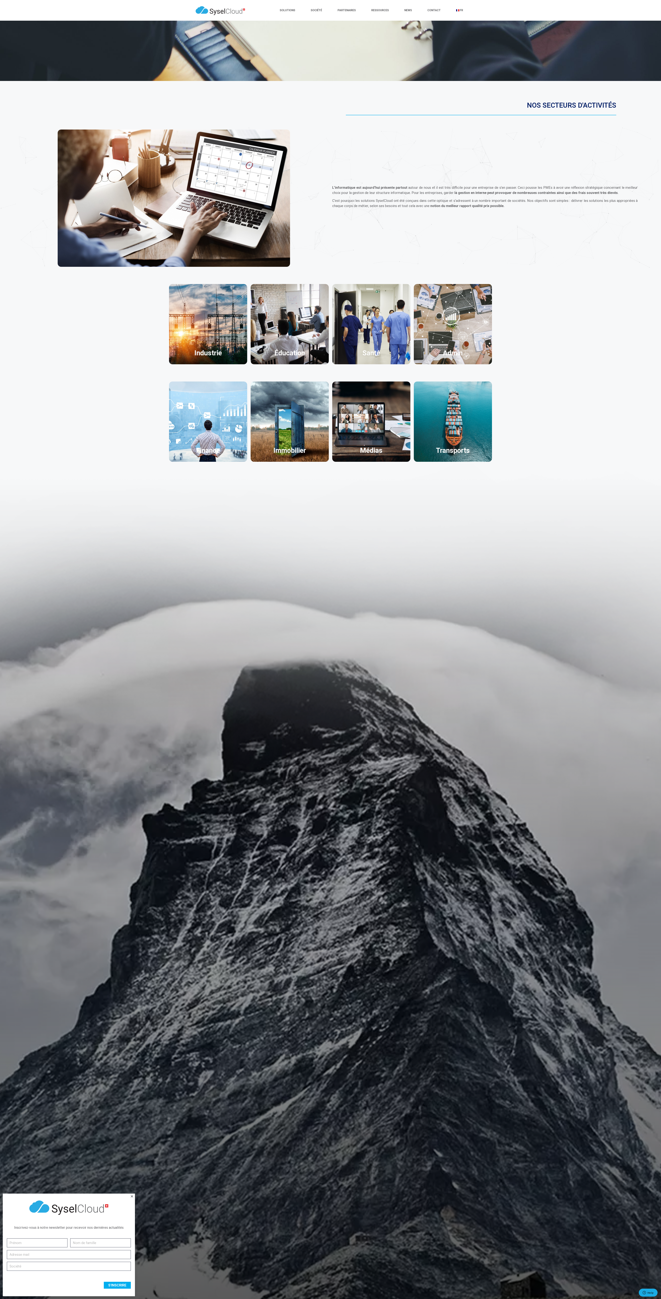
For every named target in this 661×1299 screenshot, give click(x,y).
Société (316, 10)
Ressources (380, 10)
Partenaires (347, 10)
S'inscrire (117, 1285)
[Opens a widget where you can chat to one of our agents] (648, 1293)
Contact (434, 10)
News (408, 10)
